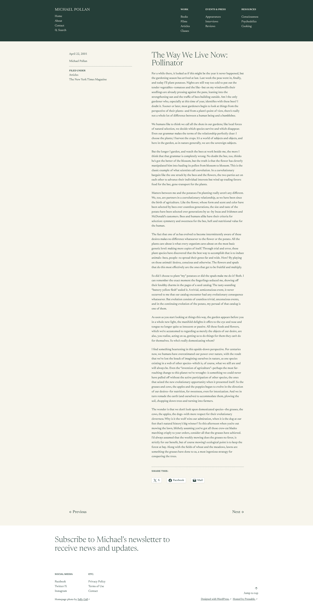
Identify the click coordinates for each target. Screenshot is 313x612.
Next (236, 512)
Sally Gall (83, 599)
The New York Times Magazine (88, 79)
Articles (73, 75)
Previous (80, 512)
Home (58, 16)
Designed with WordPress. (215, 599)
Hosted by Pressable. (244, 599)
